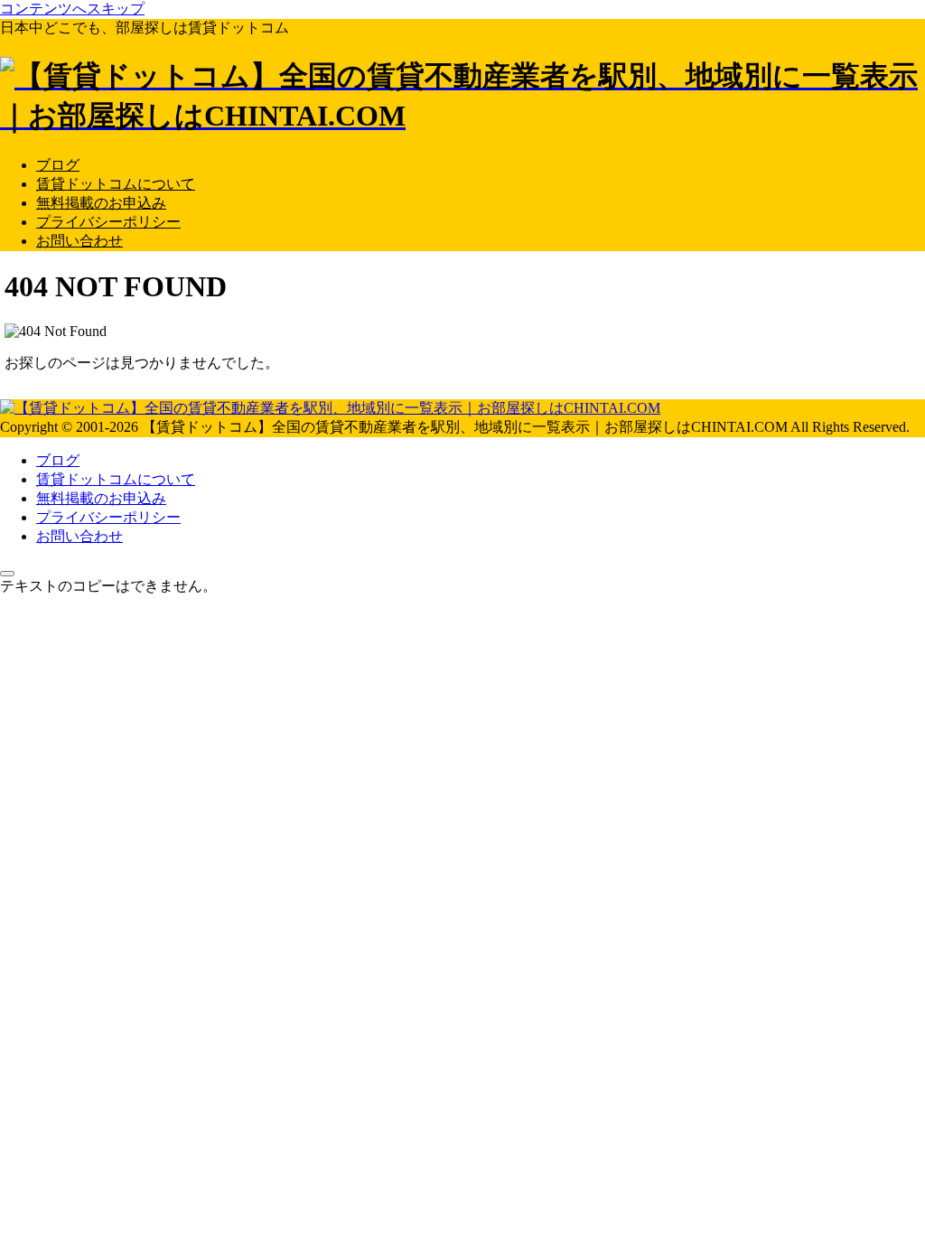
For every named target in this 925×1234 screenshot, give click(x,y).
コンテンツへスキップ (72, 8)
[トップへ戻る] (7, 573)
